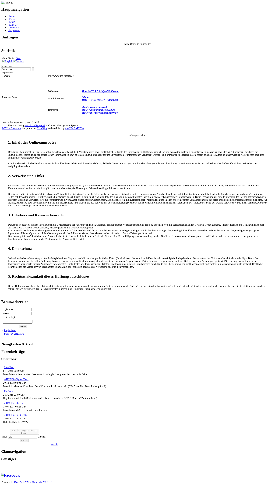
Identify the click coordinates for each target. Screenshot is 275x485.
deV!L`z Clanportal (35, 125)
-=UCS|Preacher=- (13, 403)
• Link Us (13, 24)
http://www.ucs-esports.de (95, 107)
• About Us (13, 27)
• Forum (12, 19)
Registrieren (10, 330)
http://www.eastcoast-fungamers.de (100, 112)
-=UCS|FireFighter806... (16, 379)
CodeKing (42, 128)
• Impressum (14, 30)
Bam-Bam (9, 367)
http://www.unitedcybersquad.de (98, 110)
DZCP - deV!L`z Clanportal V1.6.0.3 (33, 482)
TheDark (8, 391)
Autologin (10, 317)
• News (11, 16)
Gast (18, 58)
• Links (11, 21)
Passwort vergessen (14, 333)
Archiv (54, 444)
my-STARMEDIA (74, 128)
